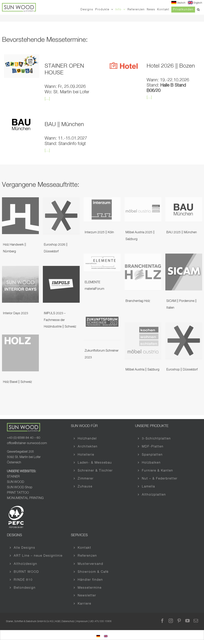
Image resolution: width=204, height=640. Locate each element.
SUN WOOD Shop (19, 487)
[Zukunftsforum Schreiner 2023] (102, 306)
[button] (198, 9)
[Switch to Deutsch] (98, 635)
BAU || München (64, 124)
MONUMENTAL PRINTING (25, 498)
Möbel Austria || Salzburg (142, 369)
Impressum (82, 621)
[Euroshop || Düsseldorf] (183, 325)
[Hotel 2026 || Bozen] (123, 57)
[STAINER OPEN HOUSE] (21, 57)
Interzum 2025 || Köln (99, 232)
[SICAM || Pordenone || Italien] (183, 256)
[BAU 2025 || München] (183, 200)
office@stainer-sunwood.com (27, 443)
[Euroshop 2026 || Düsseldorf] (61, 200)
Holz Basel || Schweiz (17, 382)
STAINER (13, 476)
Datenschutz (68, 621)
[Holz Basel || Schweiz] (20, 337)
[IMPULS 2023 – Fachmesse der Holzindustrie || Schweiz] (61, 269)
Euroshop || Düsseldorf (182, 369)
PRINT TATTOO (18, 492)
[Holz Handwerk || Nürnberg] (20, 200)
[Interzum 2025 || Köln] (102, 200)
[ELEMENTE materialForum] (102, 256)
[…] (47, 98)
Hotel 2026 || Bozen (171, 66)
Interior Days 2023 (15, 313)
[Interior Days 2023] (20, 269)
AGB (57, 621)
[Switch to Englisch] (106, 635)
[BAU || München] (21, 116)
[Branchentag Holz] (143, 256)
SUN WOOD (15, 482)
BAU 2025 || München (181, 232)
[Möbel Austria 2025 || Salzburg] (143, 200)
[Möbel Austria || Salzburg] (143, 325)
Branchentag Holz (138, 301)
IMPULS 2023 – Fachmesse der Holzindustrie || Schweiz (60, 320)
